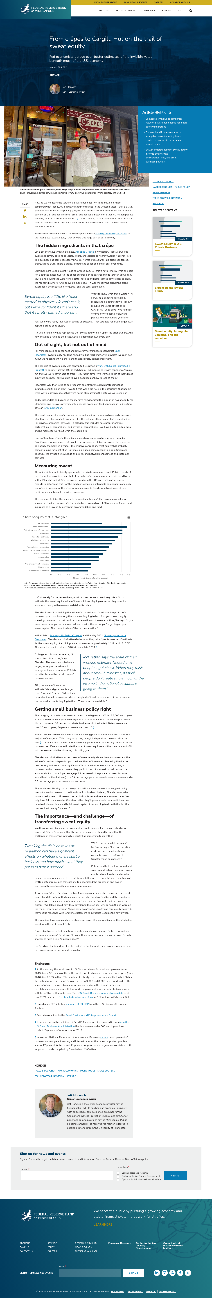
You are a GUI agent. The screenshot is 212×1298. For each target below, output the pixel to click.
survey (104, 1037)
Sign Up (133, 1273)
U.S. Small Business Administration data (100, 993)
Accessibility (135, 1291)
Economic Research (119, 1243)
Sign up (175, 1175)
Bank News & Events (135, 2)
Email (24, 1169)
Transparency (167, 1291)
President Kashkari (86, 1251)
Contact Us (26, 1251)
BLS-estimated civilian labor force (75, 997)
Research (149, 10)
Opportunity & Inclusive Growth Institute (141, 1179)
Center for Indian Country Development (141, 1176)
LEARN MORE (103, 1224)
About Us (104, 10)
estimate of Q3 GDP (77, 1004)
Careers (158, 2)
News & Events (83, 1247)
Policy (181, 10)
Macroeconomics (68, 1070)
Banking (166, 10)
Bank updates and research (135, 1172)
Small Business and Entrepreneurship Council (91, 1015)
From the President (105, 2)
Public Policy (87, 1070)
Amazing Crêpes (84, 252)
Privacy (150, 1291)
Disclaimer (117, 1291)
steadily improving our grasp (111, 233)
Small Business (106, 1070)
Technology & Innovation (49, 1076)
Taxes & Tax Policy (45, 1070)
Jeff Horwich (69, 87)
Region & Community (126, 10)
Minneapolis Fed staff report (66, 635)
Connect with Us (180, 2)
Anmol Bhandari (53, 408)
